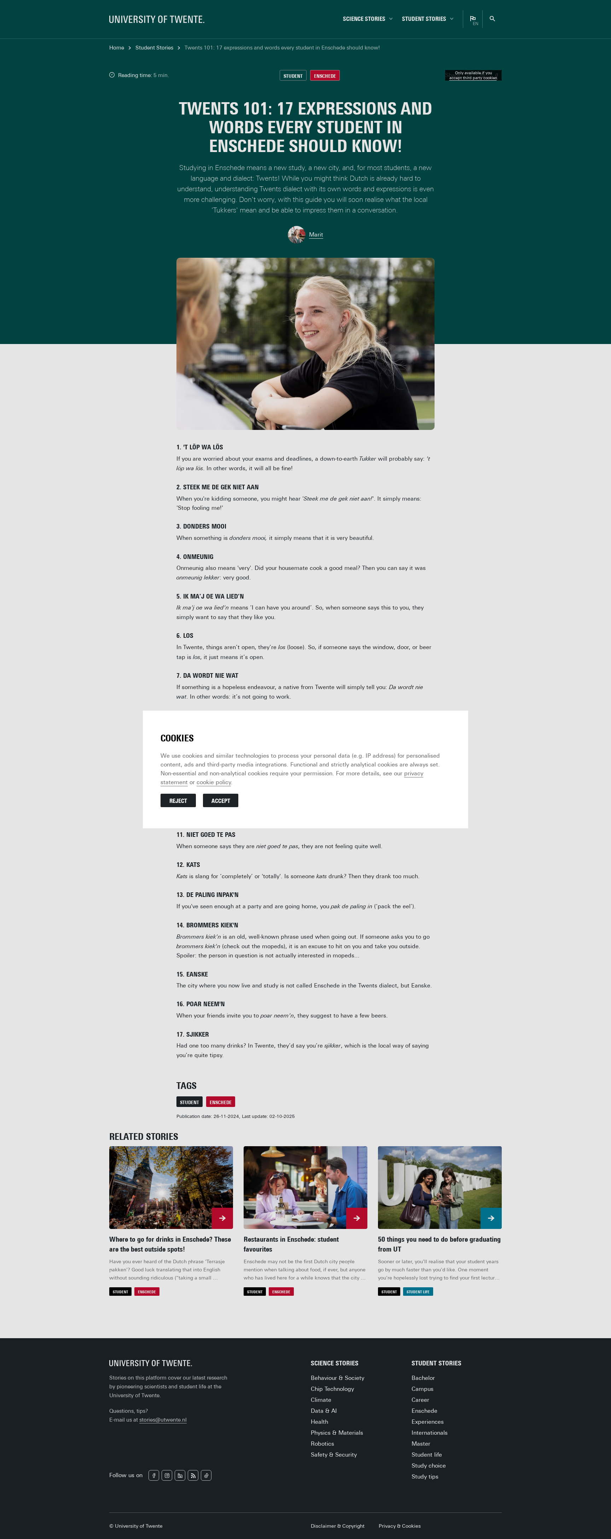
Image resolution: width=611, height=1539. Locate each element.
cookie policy (214, 782)
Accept (220, 801)
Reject (178, 801)
